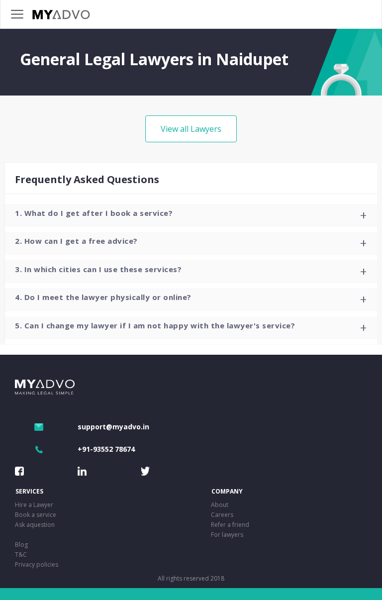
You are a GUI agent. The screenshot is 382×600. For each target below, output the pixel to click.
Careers (222, 514)
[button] (191, 215)
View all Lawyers (191, 128)
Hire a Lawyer (34, 504)
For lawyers (227, 534)
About (219, 504)
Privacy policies (36, 564)
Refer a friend (230, 524)
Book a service (35, 514)
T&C (21, 554)
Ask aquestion (35, 524)
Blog (21, 544)
